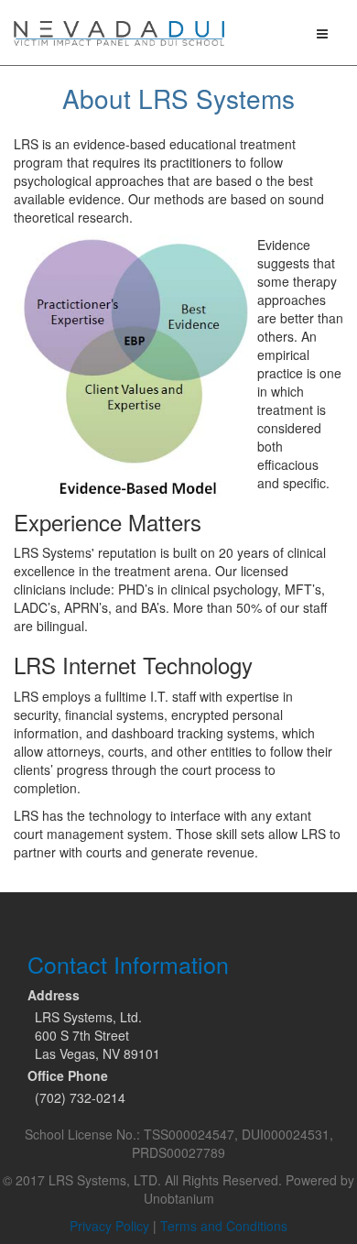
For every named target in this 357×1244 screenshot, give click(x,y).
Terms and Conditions (223, 1226)
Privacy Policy (109, 1226)
